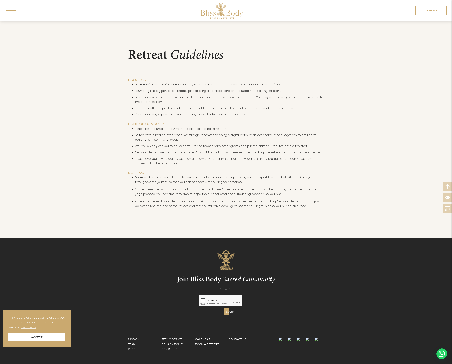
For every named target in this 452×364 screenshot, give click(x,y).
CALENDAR (202, 339)
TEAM (132, 344)
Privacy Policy (173, 344)
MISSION (133, 339)
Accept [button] (36, 337)
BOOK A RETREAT (207, 344)
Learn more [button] (28, 327)
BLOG (131, 349)
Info (169, 349)
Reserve (431, 10)
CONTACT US (237, 339)
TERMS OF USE (172, 339)
